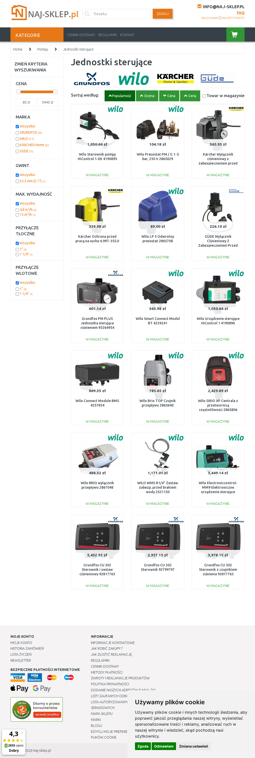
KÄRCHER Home (34, 145)
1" (23, 249)
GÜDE (26, 151)
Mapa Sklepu (102, 714)
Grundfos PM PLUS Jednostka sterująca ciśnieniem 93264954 (97, 323)
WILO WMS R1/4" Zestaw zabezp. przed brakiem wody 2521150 (157, 487)
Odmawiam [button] (164, 746)
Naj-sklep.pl (42, 751)
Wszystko (27, 126)
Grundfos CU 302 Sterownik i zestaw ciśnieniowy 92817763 (97, 569)
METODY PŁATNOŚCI (107, 672)
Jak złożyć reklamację (111, 654)
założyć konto (233, 17)
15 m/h (28, 215)
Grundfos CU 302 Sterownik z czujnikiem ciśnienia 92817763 (218, 569)
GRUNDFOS (31, 132)
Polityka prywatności (110, 684)
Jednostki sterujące (78, 49)
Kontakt (127, 35)
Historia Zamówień (27, 648)
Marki (96, 720)
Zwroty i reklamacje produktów (120, 678)
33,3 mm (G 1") (32, 181)
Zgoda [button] (142, 746)
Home (17, 49)
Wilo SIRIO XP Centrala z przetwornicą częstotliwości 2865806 (218, 405)
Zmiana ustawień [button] (193, 746)
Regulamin (107, 35)
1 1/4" (26, 254)
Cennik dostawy (81, 35)
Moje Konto (21, 643)
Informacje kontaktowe (113, 643)
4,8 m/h (28, 210)
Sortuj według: (85, 95)
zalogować (210, 17)
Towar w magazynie (225, 95)
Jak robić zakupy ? (107, 648)
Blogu (96, 726)
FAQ (241, 12)
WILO (27, 139)
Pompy (42, 49)
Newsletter (20, 660)
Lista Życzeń (21, 654)
